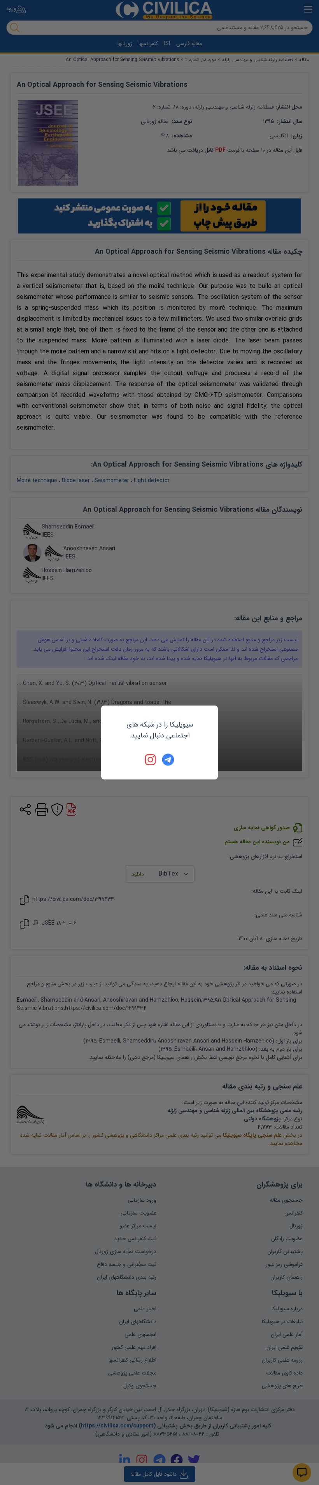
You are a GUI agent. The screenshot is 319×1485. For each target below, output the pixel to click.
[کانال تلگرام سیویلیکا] (168, 759)
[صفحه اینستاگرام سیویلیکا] (151, 759)
